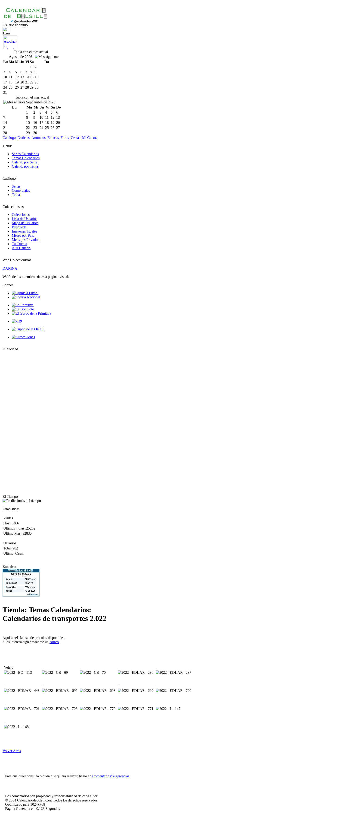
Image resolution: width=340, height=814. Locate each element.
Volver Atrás (12, 751)
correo (54, 642)
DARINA (10, 268)
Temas (16, 195)
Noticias (24, 138)
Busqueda (19, 227)
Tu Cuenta (19, 244)
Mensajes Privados (25, 240)
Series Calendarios (25, 154)
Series (16, 186)
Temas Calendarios (26, 158)
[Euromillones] (23, 337)
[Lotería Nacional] (26, 297)
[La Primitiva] (23, 305)
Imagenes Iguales (24, 231)
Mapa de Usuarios (25, 223)
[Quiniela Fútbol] (25, 293)
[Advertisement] (16, 420)
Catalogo (9, 138)
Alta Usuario (21, 248)
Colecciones (21, 215)
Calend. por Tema (25, 166)
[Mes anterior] (14, 102)
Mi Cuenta (90, 138)
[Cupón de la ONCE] (28, 329)
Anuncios (38, 138)
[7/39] (17, 321)
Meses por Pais (23, 235)
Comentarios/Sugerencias (110, 776)
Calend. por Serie (24, 162)
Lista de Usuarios (24, 219)
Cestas (75, 138)
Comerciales (21, 190)
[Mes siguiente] (47, 57)
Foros (65, 138)
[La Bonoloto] (23, 309)
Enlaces (53, 138)
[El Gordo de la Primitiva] (31, 313)
